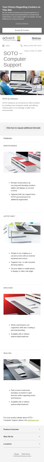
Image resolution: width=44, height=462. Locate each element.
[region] (22, 17)
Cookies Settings (22, 23)
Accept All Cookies (22, 30)
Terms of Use (26, 454)
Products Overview (11, 429)
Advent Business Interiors (24, 456)
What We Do (8, 436)
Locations (8, 444)
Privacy (16, 454)
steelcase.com (33, 420)
